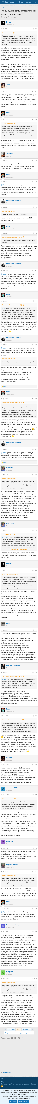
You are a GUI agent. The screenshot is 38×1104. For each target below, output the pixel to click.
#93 (36, 716)
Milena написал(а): (8, 478)
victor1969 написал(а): (9, 574)
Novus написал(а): (8, 123)
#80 (36, 181)
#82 (36, 233)
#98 (36, 908)
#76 (36, 29)
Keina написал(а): (7, 534)
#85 (36, 344)
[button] (2, 1079)
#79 (36, 160)
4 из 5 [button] (18, 1029)
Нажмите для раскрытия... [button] (19, 549)
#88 (36, 474)
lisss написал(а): (7, 33)
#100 (35, 978)
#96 (36, 848)
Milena (5, 17)
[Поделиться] (33, 29)
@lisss (3, 274)
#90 (36, 570)
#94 (36, 764)
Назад (12, 1029)
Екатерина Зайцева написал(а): (12, 237)
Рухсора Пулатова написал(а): (12, 720)
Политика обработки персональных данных (15, 1084)
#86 (36, 398)
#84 (36, 301)
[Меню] (2, 2)
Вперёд (25, 1029)
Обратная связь (6, 1082)
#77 (36, 91)
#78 (36, 119)
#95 (36, 795)
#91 (36, 630)
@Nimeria (5, 537)
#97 (36, 871)
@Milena (4, 679)
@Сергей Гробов (7, 912)
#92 (36, 672)
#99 (36, 932)
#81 (36, 207)
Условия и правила (19, 1082)
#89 (36, 530)
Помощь (33, 1084)
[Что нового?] (36, 2)
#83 (36, 270)
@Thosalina (5, 185)
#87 (36, 449)
